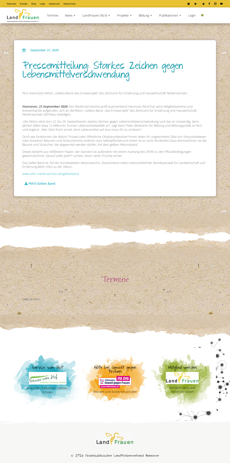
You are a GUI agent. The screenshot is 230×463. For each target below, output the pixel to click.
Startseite (11, 4)
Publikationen (168, 15)
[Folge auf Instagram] (215, 3)
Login (42, 4)
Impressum (54, 4)
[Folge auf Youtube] (221, 3)
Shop (33, 4)
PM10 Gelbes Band (41, 183)
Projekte (123, 15)
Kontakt (23, 4)
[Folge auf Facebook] (209, 3)
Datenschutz (69, 4)
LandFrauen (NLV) (95, 15)
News (68, 15)
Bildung (144, 15)
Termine (52, 15)
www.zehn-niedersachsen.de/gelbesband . (51, 174)
